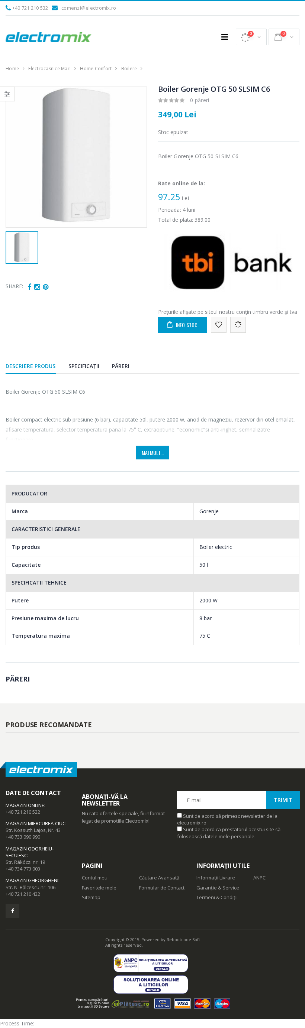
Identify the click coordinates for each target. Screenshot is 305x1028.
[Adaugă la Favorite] (219, 325)
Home (12, 68)
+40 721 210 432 (23, 894)
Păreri (121, 366)
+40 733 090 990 (23, 836)
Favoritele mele (99, 887)
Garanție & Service (217, 887)
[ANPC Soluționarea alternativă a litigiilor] (152, 963)
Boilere (129, 68)
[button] (251, 37)
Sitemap (91, 897)
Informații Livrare (215, 877)
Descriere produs (31, 366)
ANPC (259, 877)
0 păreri (199, 100)
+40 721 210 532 (30, 7)
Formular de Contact (161, 887)
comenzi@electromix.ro (88, 7)
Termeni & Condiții (217, 897)
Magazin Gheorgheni (32, 880)
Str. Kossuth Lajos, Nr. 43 (33, 830)
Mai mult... (153, 452)
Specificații (83, 366)
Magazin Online (25, 805)
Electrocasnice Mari (49, 68)
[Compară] (238, 325)
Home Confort (96, 68)
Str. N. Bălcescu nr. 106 (30, 887)
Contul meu (94, 877)
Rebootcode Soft (183, 939)
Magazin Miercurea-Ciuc (35, 823)
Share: (14, 286)
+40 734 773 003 (23, 868)
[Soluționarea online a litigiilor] (152, 984)
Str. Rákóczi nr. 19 (25, 862)
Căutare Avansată (159, 877)
